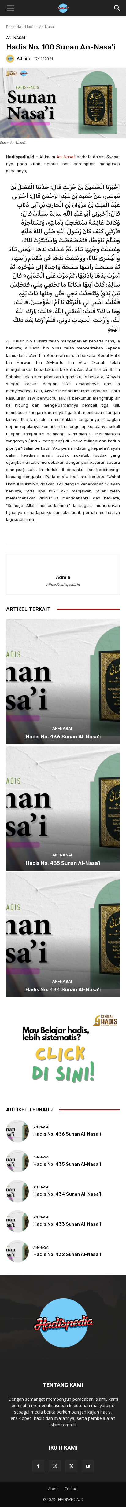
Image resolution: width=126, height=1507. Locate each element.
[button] (10, 8)
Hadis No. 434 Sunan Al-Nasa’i (63, 989)
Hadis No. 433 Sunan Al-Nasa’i (67, 1224)
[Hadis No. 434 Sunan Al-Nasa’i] (63, 934)
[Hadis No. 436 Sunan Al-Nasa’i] (63, 681)
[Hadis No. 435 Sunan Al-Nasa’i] (63, 808)
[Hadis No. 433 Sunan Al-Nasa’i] (17, 1221)
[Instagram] (55, 1466)
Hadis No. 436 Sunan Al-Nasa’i (63, 736)
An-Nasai (47, 26)
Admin (23, 58)
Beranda (13, 26)
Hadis (30, 26)
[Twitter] (71, 1466)
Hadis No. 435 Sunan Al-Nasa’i (63, 863)
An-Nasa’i (66, 157)
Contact (71, 1488)
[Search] (117, 8)
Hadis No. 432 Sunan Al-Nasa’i (67, 1254)
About (53, 1488)
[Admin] (11, 59)
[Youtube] (88, 1466)
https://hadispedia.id (63, 585)
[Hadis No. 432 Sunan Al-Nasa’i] (17, 1251)
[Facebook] (38, 1466)
